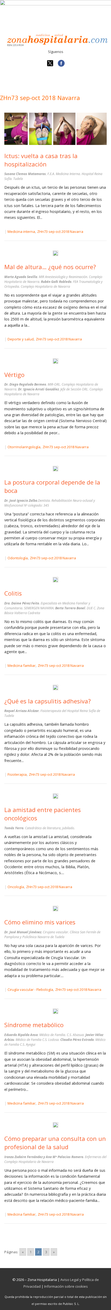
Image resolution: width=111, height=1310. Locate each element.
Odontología (18, 558)
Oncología (16, 886)
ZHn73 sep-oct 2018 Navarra (60, 231)
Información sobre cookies (66, 1286)
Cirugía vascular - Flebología (30, 989)
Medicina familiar (22, 665)
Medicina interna (21, 231)
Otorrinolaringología (24, 446)
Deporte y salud (21, 339)
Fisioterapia (17, 774)
